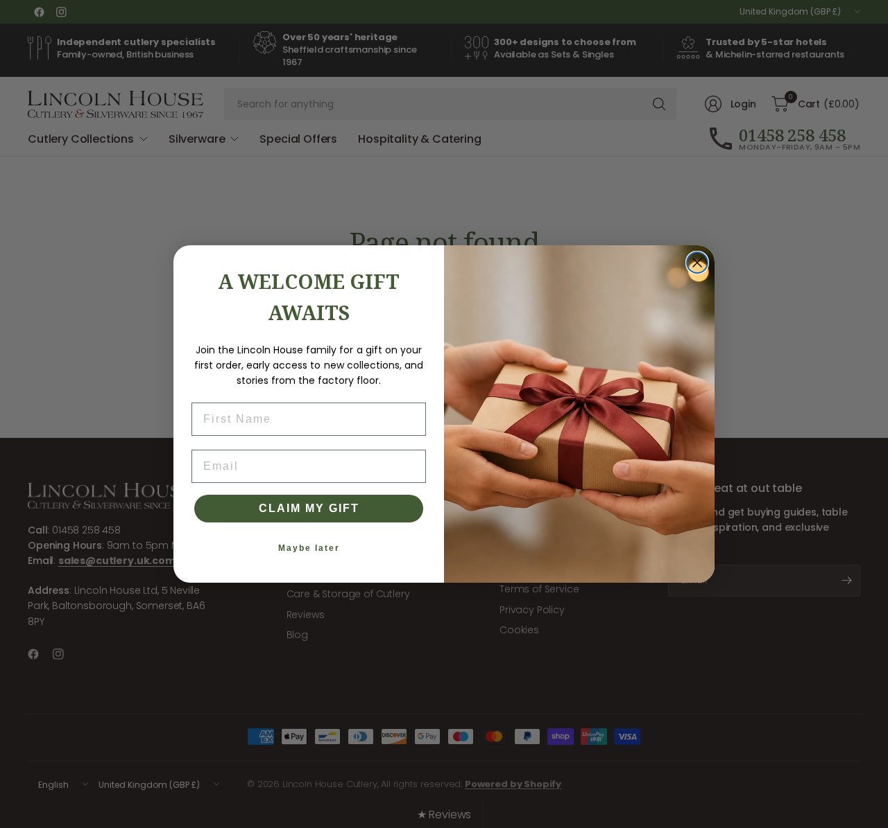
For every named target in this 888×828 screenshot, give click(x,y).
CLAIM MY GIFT (309, 508)
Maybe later (309, 548)
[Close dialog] (697, 262)
